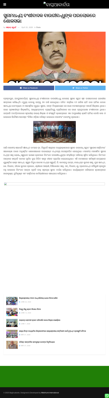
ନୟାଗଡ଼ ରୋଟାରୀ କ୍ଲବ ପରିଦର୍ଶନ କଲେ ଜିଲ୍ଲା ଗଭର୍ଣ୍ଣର (39, 320)
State (38, 27)
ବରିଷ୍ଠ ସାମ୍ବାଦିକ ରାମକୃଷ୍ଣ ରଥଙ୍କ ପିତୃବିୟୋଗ (37, 342)
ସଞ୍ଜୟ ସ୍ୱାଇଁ (11, 27)
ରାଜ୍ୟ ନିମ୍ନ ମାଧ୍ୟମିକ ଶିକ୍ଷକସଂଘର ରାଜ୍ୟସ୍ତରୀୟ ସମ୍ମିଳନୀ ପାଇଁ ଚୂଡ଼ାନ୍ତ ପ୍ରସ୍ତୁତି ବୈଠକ (52, 331)
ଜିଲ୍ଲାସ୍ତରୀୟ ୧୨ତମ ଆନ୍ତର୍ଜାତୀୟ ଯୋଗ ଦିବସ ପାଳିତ (38, 298)
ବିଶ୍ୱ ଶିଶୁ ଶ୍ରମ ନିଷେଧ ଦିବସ (30, 309)
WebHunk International (50, 392)
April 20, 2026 (27, 27)
